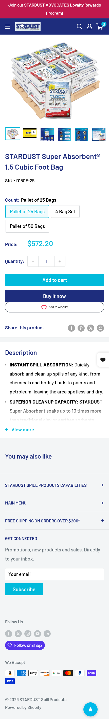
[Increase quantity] (60, 261)
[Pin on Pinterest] (81, 327)
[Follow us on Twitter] (18, 633)
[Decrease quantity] (33, 261)
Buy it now (54, 296)
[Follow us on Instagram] (27, 633)
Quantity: (14, 261)
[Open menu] (7, 27)
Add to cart (54, 280)
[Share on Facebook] (71, 327)
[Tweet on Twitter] (90, 327)
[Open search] (79, 26)
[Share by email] (100, 327)
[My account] (89, 26)
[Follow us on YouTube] (37, 633)
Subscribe (24, 589)
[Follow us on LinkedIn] (47, 633)
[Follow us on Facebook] (8, 633)
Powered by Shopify (23, 707)
